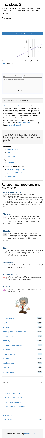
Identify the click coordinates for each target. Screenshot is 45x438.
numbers (22, 349)
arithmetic (22, 327)
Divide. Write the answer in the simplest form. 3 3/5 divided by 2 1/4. (23, 289)
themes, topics (22, 372)
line (8, 152)
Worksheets (7, 415)
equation (10, 162)
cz (34, 433)
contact (26, 433)
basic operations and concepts (22, 331)
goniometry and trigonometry (22, 345)
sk (37, 433)
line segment (12, 156)
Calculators (22, 419)
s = (3, 23)
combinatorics (22, 336)
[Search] (41, 382)
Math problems (22, 318)
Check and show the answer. (22, 34)
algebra (22, 323)
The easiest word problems (15, 406)
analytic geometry (14, 149)
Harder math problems (13, 402)
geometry (22, 340)
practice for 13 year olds (16, 169)
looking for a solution (24, 122)
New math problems (12, 393)
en (32, 433)
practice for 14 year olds (16, 173)
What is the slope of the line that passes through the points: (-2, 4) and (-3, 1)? (23, 264)
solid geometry (22, 363)
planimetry (22, 358)
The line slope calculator (12, 106)
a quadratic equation (14, 125)
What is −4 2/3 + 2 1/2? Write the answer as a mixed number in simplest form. (22, 277)
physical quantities (22, 354)
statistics (22, 367)
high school (11, 176)
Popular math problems (13, 397)
